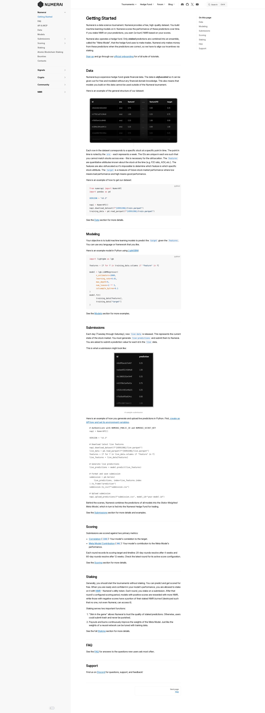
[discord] (182, 4)
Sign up (90, 56)
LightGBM (133, 250)
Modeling (203, 26)
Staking (202, 39)
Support (202, 48)
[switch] (52, 708)
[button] (52, 12)
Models (98, 313)
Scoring (202, 35)
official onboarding (124, 56)
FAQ (201, 44)
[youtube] (197, 4)
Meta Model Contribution (102, 543)
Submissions (204, 31)
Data (201, 22)
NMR (98, 590)
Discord (101, 672)
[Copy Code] (176, 188)
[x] (192, 4)
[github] (187, 4)
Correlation (95, 539)
